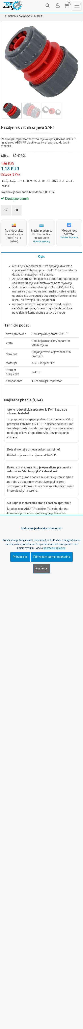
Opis (41, 256)
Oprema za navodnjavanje (25, 16)
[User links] (57, 5)
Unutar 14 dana (69, 237)
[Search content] (48, 5)
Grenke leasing (41, 241)
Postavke (42, 568)
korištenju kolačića (54, 547)
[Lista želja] (6, 210)
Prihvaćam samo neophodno (51, 556)
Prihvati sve (20, 556)
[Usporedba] (17, 210)
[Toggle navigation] (77, 5)
